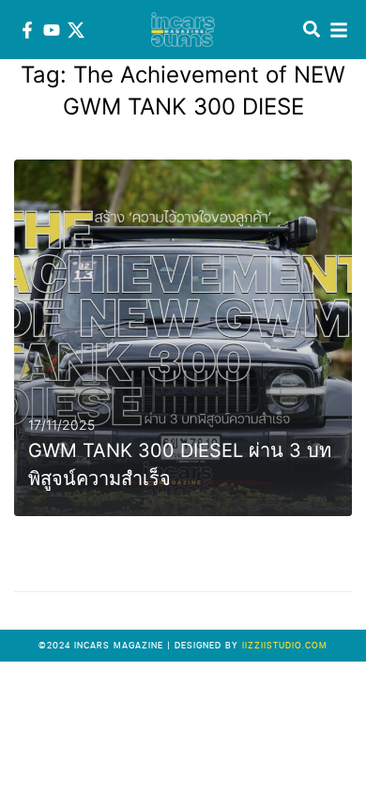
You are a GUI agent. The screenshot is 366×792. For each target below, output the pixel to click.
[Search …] (311, 30)
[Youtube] (51, 30)
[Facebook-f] (27, 30)
